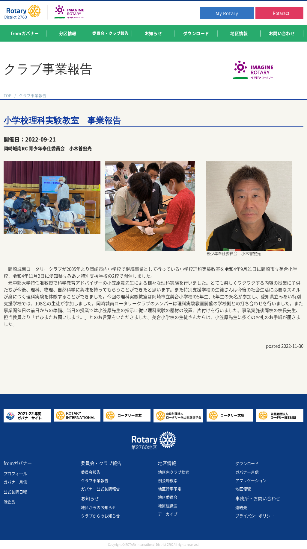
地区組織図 (167, 506)
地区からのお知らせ (98, 508)
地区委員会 (167, 497)
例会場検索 (167, 481)
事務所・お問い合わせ (257, 498)
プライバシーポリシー (254, 516)
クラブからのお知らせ (100, 516)
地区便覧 (243, 489)
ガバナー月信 (15, 482)
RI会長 (9, 502)
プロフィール (15, 474)
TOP (7, 96)
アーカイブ (167, 514)
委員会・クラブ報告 (101, 463)
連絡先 (241, 508)
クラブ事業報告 (32, 96)
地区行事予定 (169, 489)
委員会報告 (90, 472)
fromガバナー (18, 463)
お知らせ (90, 498)
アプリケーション (251, 481)
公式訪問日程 (15, 492)
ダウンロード (247, 464)
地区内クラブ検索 (173, 472)
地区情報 (167, 463)
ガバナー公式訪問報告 (100, 489)
